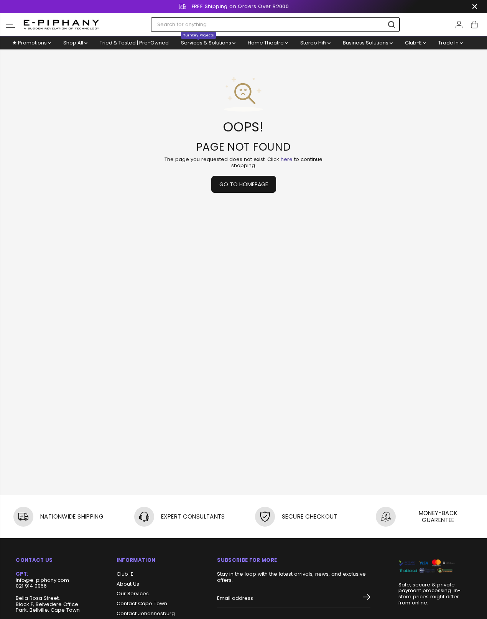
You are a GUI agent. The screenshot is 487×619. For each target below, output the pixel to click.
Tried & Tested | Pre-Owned (134, 42)
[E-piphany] (61, 24)
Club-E (414, 42)
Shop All (73, 42)
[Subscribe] (366, 598)
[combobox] (275, 24)
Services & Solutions (206, 41)
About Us (128, 584)
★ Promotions (30, 42)
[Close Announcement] (474, 6)
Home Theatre (266, 42)
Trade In (449, 42)
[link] (434, 566)
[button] (10, 24)
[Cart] (474, 24)
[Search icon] (391, 24)
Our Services (133, 594)
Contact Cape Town (142, 604)
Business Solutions (366, 42)
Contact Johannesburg (146, 614)
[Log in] (459, 24)
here (287, 159)
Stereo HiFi (313, 42)
